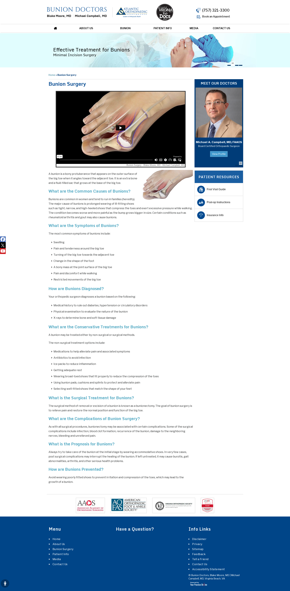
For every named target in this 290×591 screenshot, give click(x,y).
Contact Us (221, 28)
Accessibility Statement (208, 569)
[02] (233, 65)
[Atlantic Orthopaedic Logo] (127, 12)
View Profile (219, 153)
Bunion (125, 28)
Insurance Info (215, 215)
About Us (86, 28)
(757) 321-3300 (216, 10)
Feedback (199, 554)
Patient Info (163, 28)
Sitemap (198, 549)
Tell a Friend (200, 559)
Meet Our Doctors (219, 83)
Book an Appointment (216, 16)
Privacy (197, 544)
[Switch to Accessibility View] (5, 583)
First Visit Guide (216, 189)
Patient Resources (219, 177)
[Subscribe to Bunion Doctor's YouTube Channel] (3, 251)
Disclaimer (199, 539)
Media (194, 28)
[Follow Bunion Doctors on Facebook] (3, 239)
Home (56, 28)
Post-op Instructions (218, 202)
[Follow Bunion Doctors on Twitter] (3, 245)
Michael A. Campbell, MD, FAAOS (219, 143)
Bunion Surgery (63, 549)
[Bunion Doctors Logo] (77, 12)
